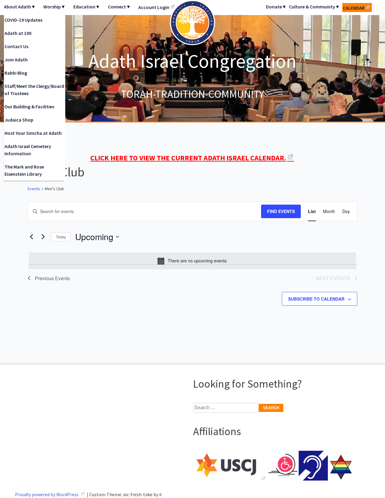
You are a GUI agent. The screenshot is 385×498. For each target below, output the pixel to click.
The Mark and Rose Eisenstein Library (24, 170)
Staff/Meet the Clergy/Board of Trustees (34, 89)
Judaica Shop (19, 120)
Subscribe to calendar (316, 299)
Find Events (281, 211)
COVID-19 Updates (23, 20)
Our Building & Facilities (29, 107)
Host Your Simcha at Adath (33, 133)
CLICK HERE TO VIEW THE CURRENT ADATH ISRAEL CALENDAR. (188, 157)
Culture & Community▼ (314, 7)
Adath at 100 (18, 33)
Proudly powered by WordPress (47, 494)
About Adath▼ (20, 7)
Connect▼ (119, 7)
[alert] (192, 260)
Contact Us (16, 46)
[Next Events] (43, 236)
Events (34, 188)
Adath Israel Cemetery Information (28, 149)
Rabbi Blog (16, 73)
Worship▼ (54, 7)
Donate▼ (276, 7)
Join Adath (16, 60)
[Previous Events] (31, 236)
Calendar (354, 8)
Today (61, 236)
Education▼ (86, 7)
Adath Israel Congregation (192, 61)
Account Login (153, 7)
